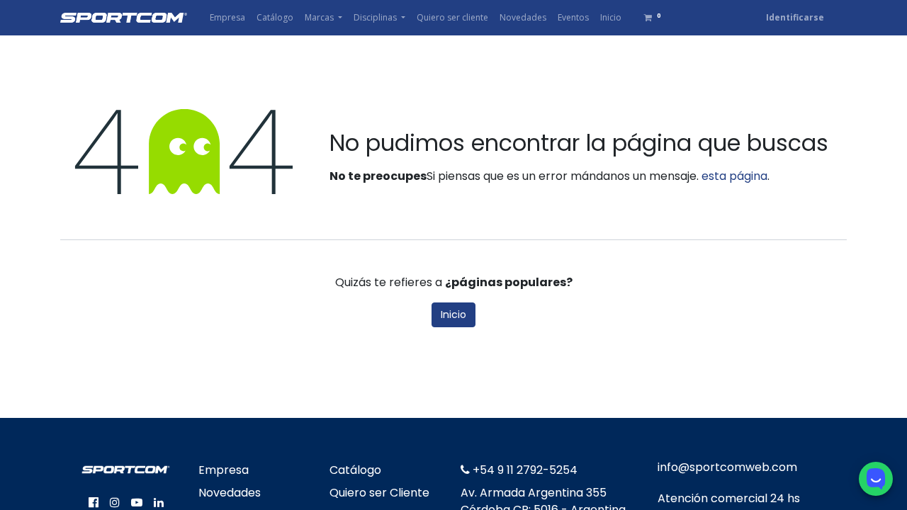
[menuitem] (227, 18)
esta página (734, 176)
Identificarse (795, 17)
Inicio (453, 314)
